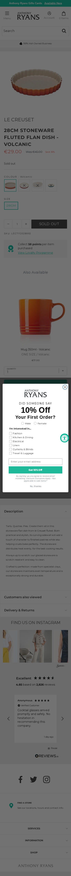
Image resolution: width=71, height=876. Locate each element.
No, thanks (35, 486)
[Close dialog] (65, 387)
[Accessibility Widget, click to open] (64, 438)
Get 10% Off (35, 470)
